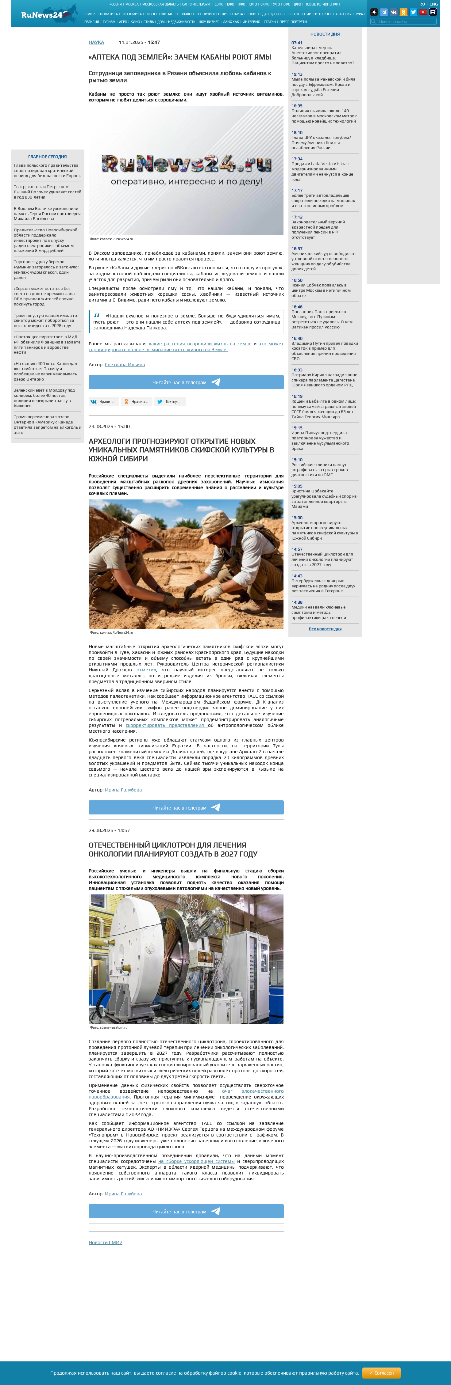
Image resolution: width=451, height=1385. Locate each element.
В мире (90, 14)
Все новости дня (325, 628)
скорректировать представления (167, 725)
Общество (190, 14)
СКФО (264, 4)
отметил (146, 670)
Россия (116, 4)
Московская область (160, 4)
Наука (237, 14)
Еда (263, 14)
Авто (339, 14)
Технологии (300, 14)
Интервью (251, 22)
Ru (422, 4)
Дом (160, 22)
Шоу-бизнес (209, 22)
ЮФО (253, 4)
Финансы (169, 14)
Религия (91, 22)
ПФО (241, 4)
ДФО (297, 4)
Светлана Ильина (125, 364)
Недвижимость (181, 22)
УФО (276, 4)
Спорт (252, 14)
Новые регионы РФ (321, 4)
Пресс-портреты (293, 22)
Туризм (109, 22)
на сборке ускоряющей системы (196, 1161)
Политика (109, 14)
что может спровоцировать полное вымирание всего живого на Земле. (186, 346)
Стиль (149, 22)
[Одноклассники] (137, 399)
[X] (170, 399)
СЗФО (219, 4)
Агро (123, 22)
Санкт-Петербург (196, 4)
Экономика (131, 14)
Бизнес (151, 14)
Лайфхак (231, 22)
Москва (132, 4)
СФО (286, 4)
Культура (355, 14)
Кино (135, 22)
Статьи (270, 22)
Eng (434, 4)
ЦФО (230, 4)
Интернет (323, 14)
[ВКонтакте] (103, 399)
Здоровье (278, 14)
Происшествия (215, 14)
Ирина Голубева (123, 790)
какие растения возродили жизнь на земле (200, 344)
